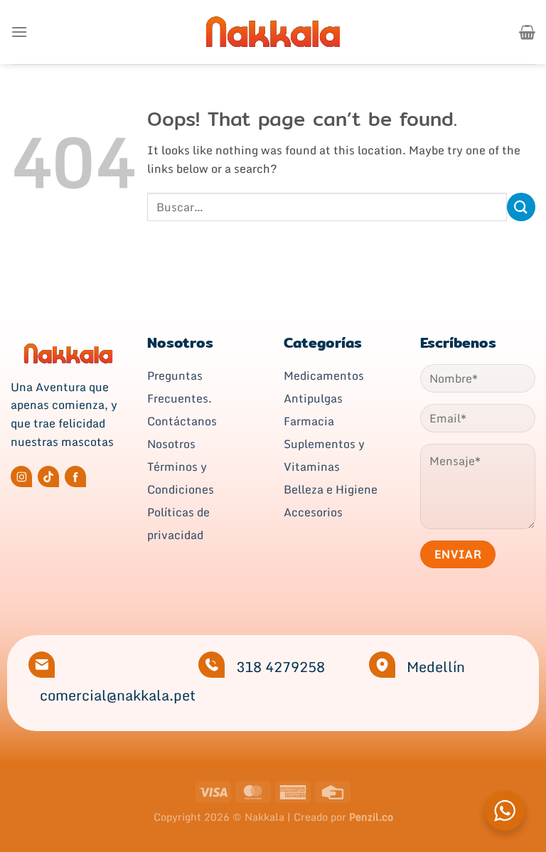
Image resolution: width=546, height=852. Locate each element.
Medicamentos (324, 375)
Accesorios (313, 512)
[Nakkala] (273, 32)
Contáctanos (182, 421)
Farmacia (309, 421)
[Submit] (521, 206)
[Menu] (19, 31)
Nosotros (171, 444)
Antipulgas (313, 398)
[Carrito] (527, 32)
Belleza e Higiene (331, 489)
